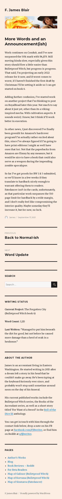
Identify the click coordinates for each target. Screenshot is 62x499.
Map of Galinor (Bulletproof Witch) (28, 473)
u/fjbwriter (25, 433)
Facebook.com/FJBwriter (28, 429)
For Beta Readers (17, 469)
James (12, 217)
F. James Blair (17, 10)
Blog (10, 461)
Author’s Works (17, 457)
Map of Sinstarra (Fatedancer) (25, 481)
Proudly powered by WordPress (35, 493)
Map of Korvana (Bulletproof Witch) (28, 477)
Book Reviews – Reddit (21, 465)
